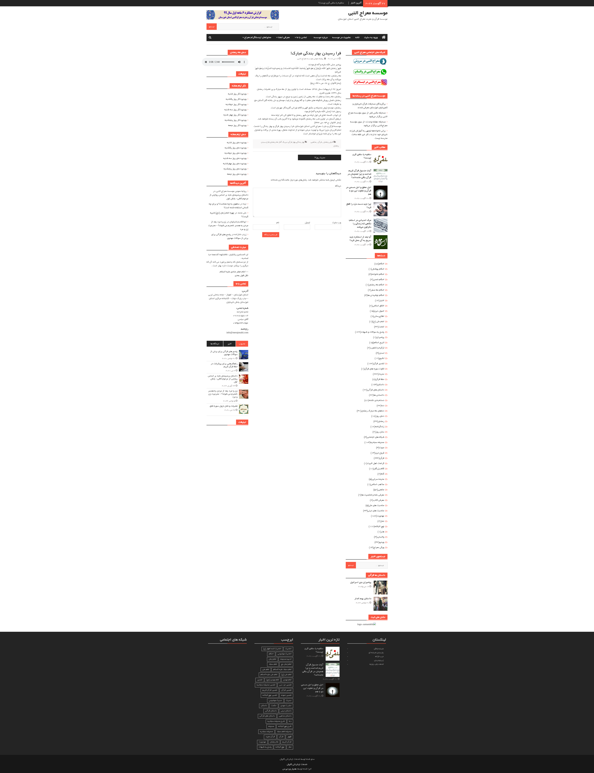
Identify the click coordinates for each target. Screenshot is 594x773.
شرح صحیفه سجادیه (276, 721)
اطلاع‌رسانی (379, 316)
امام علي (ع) (378, 321)
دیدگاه (337, 186)
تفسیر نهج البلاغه (270, 695)
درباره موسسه (321, 37)
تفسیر (259, 680)
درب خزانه (379, 656)
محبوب (242, 344)
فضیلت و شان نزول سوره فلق (223, 406)
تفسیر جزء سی (285, 685)
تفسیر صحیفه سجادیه (266, 685)
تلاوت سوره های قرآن (374, 369)
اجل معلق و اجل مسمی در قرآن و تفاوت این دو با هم (358, 190)
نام (277, 222)
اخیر (230, 344)
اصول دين (379, 311)
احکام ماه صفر (377, 290)
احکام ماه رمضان (376, 285)
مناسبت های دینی (376, 510)
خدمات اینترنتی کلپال (297, 764)
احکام (381, 263)
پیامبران (380, 337)
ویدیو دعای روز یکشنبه (235, 148)
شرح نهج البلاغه (284, 726)
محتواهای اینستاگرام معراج (257, 37)
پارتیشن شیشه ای (376, 652)
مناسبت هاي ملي (376, 505)
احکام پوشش (378, 269)
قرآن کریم (286, 742)
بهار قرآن (291, 142)
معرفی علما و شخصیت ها (373, 495)
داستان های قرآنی (375, 390)
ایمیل (307, 222)
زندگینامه (379, 426)
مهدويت (380, 516)
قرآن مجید (270, 736)
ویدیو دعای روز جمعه (236, 174)
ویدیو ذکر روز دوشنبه (236, 104)
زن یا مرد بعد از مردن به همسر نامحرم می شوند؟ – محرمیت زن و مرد (228, 225)
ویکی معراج (379, 547)
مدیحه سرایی (378, 479)
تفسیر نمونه (286, 695)
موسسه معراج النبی (367, 13)
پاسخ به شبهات (265, 747)
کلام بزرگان (379, 468)
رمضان (326, 142)
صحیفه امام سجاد (284, 731)
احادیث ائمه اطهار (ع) (272, 648)
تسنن (381, 353)
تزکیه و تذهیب (377, 348)
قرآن (320, 142)
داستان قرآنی (271, 711)
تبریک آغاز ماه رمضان (278, 142)
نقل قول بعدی (241, 275)
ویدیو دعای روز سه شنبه (234, 158)
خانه (357, 37)
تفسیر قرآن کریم (269, 690)
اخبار (331, 142)
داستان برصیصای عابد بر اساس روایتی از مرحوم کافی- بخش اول (228, 196)
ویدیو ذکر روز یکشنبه (236, 99)
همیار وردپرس (289, 769)
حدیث (381, 374)
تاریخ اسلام (379, 342)
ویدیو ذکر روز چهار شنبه (235, 115)
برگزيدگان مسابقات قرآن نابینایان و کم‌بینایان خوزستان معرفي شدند (370, 105)
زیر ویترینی (379, 660)
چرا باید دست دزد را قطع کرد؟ (358, 205)
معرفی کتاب (378, 500)
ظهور (289, 736)
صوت (381, 447)
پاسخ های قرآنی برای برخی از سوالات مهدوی (229, 236)
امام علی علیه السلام (268, 674)
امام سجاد (273, 664)
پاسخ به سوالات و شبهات (372, 332)
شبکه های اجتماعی (375, 437)
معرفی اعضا (284, 37)
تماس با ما (302, 37)
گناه (382, 474)
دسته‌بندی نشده (376, 400)
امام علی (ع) (286, 674)
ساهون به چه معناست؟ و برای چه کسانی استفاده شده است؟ (228, 205)
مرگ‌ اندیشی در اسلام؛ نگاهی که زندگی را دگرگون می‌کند (360, 223)
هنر (382, 531)
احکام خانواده (378, 274)
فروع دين (379, 453)
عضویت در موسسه (341, 37)
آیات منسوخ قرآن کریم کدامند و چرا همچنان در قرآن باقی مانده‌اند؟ (359, 174)
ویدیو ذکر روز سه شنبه (235, 109)
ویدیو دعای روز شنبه (236, 142)
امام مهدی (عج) (272, 680)
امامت (381, 327)
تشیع (381, 358)
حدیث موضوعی (275, 700)
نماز (382, 521)
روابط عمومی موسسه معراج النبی (310, 58)
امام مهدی (287, 680)
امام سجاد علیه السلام (282, 669)
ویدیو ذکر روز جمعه (237, 125)
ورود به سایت (371, 37)
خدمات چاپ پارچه (377, 664)
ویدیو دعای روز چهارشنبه (234, 163)
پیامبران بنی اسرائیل (360, 582)
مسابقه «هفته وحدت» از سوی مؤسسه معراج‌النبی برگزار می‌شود (368, 123)
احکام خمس (378, 279)
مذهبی (313, 142)
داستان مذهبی (285, 716)
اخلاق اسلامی (378, 306)
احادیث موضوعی (284, 654)
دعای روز (380, 416)
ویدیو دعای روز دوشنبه (235, 153)
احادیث (288, 648)
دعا (382, 405)
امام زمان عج (286, 664)
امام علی (265, 669)
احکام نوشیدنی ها (376, 295)
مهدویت (262, 742)
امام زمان (272, 659)
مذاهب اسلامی (377, 484)
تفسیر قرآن (378, 363)
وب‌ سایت (336, 222)
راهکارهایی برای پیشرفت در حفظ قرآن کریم (224, 365)
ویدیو (381, 542)
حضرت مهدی (285, 705)
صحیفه (271, 726)
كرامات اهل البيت (375, 463)
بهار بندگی (300, 142)
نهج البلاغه (379, 526)
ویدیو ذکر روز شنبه (237, 94)
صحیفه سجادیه (377, 442)
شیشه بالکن (379, 648)
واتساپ (380, 537)
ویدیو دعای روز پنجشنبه (235, 169)
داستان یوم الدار (363, 599)
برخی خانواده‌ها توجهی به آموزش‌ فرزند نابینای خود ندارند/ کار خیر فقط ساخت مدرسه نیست (368, 134)
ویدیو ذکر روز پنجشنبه (235, 120)
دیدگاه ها (215, 344)
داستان (380, 384)
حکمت (273, 705)
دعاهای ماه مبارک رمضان (372, 411)
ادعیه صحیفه (285, 659)
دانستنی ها (379, 395)
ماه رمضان (274, 742)
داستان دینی (286, 711)
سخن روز (380, 432)
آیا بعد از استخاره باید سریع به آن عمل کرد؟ (360, 238)
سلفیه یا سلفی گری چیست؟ (361, 156)
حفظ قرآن (380, 379)
